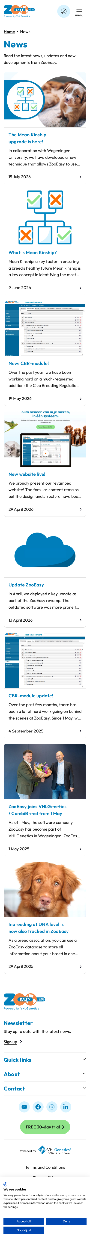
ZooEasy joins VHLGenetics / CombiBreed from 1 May (37, 810)
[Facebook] (38, 1106)
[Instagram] (51, 1106)
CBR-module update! (31, 695)
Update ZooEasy (26, 585)
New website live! (27, 474)
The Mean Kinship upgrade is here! (27, 138)
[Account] (63, 11)
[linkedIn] (65, 1106)
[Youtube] (24, 1106)
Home (9, 31)
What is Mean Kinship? (33, 252)
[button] (45, 1060)
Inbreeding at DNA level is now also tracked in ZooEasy (39, 927)
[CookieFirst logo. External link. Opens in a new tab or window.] (5, 1184)
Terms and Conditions (45, 1167)
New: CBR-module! (29, 363)
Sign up (10, 1041)
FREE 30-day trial (43, 1127)
